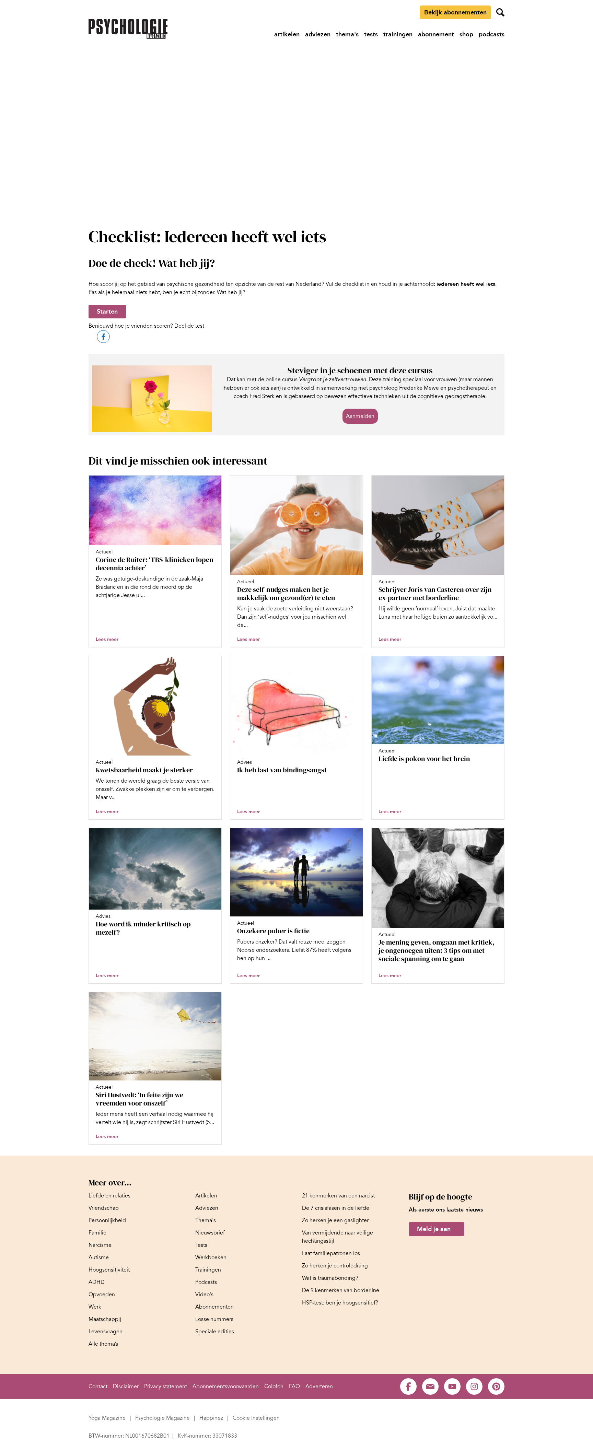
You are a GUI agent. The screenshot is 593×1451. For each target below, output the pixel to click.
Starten (107, 311)
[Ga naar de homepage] (128, 29)
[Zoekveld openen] (500, 12)
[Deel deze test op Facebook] (103, 336)
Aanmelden (360, 416)
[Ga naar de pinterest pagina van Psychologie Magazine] (496, 1386)
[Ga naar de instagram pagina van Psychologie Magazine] (474, 1386)
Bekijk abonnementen (455, 12)
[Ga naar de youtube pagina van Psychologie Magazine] (452, 1386)
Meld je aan (434, 1229)
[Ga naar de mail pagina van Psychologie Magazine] (430, 1386)
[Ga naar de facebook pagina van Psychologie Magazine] (408, 1386)
